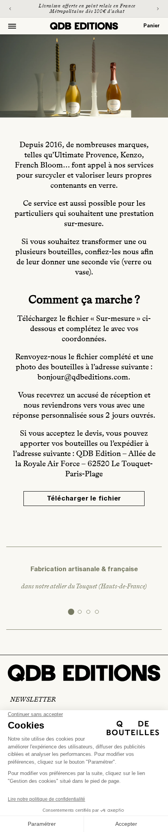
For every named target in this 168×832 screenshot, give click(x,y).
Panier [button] (151, 25)
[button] (12, 26)
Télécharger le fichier (84, 498)
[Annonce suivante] (157, 8)
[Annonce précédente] (10, 8)
